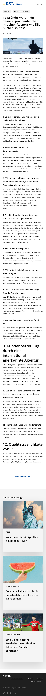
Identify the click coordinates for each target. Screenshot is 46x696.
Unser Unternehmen (17, 679)
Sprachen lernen (21, 12)
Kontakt (30, 679)
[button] (42, 4)
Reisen (7, 12)
